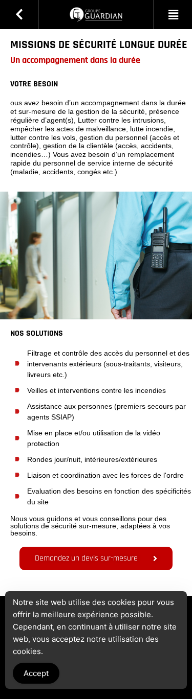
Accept (36, 673)
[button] (173, 14)
